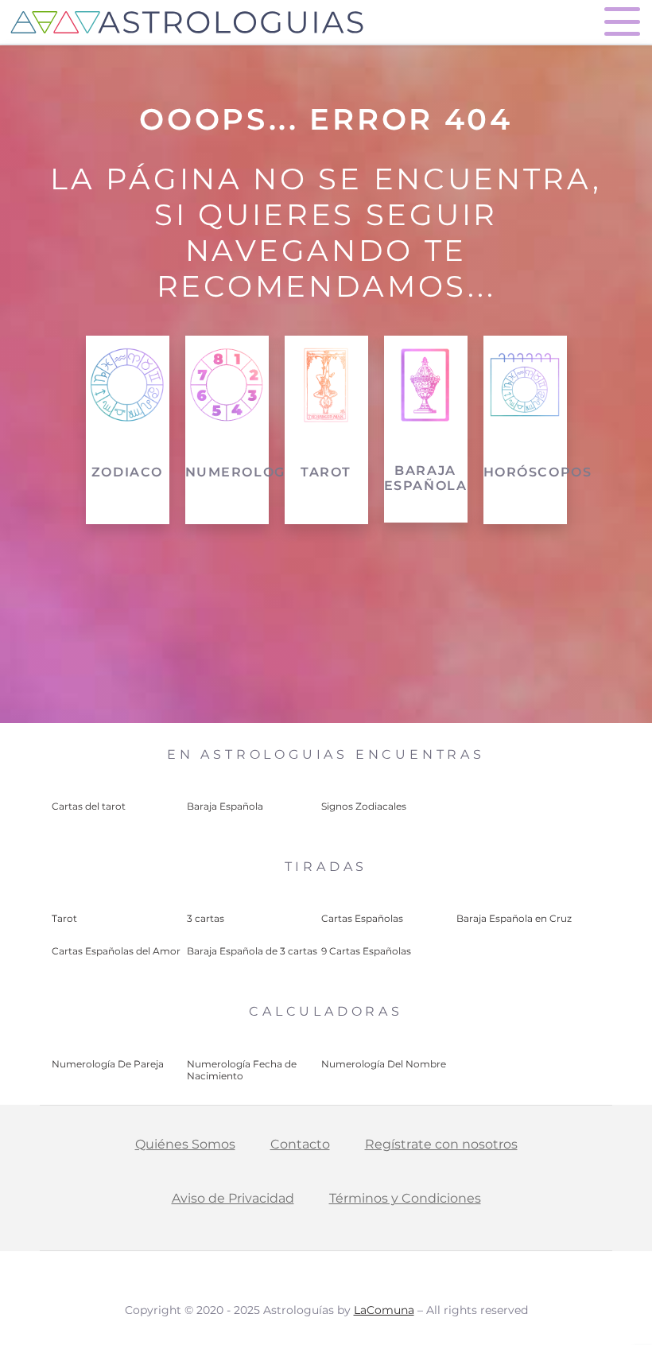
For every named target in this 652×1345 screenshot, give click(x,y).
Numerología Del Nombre (383, 1064)
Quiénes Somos (185, 1144)
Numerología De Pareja (108, 1064)
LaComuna (384, 1310)
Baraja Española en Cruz (514, 918)
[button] (622, 22)
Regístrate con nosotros (441, 1144)
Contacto (300, 1144)
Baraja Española (225, 806)
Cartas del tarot (89, 806)
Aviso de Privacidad (233, 1198)
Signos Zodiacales (363, 806)
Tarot (64, 918)
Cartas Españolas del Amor (116, 951)
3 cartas (205, 918)
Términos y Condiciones (405, 1198)
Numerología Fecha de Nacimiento (242, 1070)
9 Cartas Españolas (366, 951)
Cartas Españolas (362, 918)
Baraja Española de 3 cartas (252, 951)
